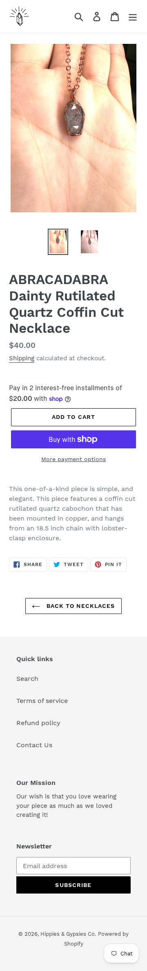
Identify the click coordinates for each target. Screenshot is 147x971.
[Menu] (133, 16)
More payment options (73, 459)
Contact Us (34, 745)
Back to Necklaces (79, 606)
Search (27, 678)
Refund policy (38, 723)
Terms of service (42, 701)
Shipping (21, 358)
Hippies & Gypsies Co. (68, 934)
